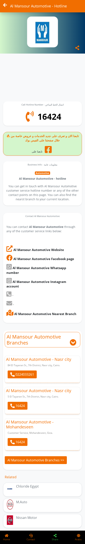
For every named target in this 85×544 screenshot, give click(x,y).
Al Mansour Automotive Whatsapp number (36, 270)
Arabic (78, 539)
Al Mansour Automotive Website (38, 250)
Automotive (42, 173)
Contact (31, 539)
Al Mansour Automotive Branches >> (35, 460)
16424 (20, 405)
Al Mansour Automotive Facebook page (43, 259)
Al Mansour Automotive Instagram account (36, 284)
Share (55, 539)
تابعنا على (37, 151)
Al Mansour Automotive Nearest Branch (44, 314)
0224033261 (24, 374)
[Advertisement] (42, 75)
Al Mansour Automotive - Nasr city (38, 359)
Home (6, 539)
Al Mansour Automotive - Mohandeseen (29, 424)
